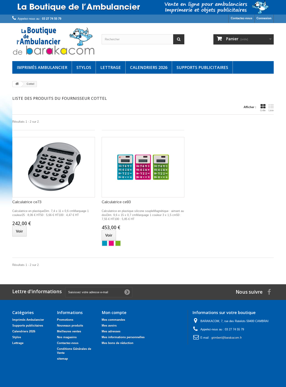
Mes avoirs (109, 325)
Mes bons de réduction (117, 343)
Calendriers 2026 (148, 67)
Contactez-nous (241, 18)
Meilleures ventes (69, 331)
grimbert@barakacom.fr (226, 337)
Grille (263, 110)
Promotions (65, 319)
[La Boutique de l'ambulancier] (53, 41)
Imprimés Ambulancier (42, 67)
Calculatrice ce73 (26, 202)
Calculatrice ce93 (116, 202)
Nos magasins (67, 337)
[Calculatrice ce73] (54, 167)
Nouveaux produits (70, 325)
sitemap (62, 358)
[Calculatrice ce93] (143, 167)
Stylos (83, 67)
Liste (271, 110)
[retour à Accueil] (17, 84)
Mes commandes (113, 319)
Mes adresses (111, 331)
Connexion (264, 18)
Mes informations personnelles (123, 337)
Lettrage (110, 67)
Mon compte (114, 312)
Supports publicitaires (202, 67)
